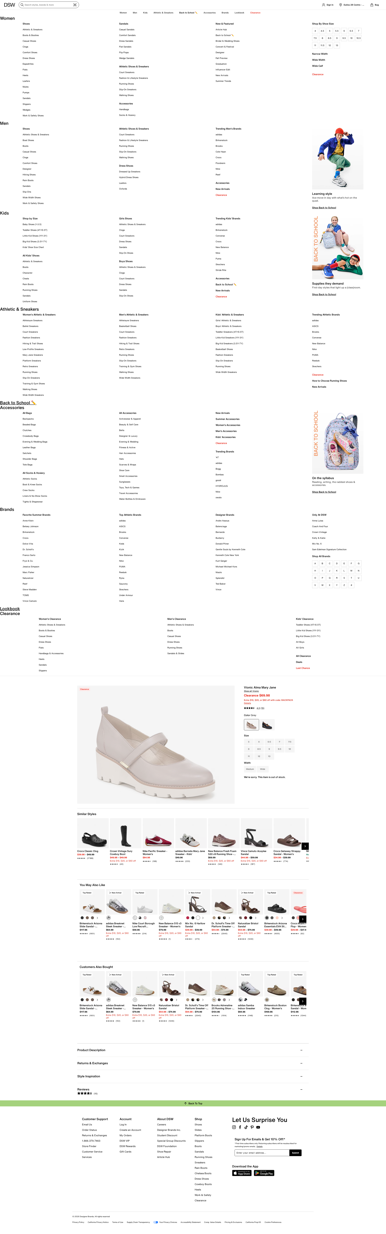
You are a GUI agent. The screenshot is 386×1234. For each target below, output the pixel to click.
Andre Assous (222, 520)
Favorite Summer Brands (36, 515)
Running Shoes (126, 83)
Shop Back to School (324, 207)
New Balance (222, 247)
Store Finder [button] (89, 1146)
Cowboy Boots (203, 1184)
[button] (101, 893)
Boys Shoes (126, 261)
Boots (25, 145)
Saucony (123, 583)
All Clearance (303, 656)
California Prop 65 (253, 1222)
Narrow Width (320, 54)
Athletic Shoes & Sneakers (134, 66)
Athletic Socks (30, 478)
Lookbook (239, 12)
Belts (121, 430)
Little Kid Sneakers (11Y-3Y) (229, 337)
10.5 (358, 38)
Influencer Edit (223, 69)
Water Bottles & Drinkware (132, 498)
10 (351, 38)
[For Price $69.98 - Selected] (251, 724)
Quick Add (92, 944)
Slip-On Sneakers (127, 89)
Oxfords (123, 188)
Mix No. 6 (317, 543)
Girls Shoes (125, 218)
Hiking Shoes (29, 174)
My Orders (125, 1135)
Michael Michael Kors (226, 566)
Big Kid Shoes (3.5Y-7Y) (35, 241)
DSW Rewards (128, 1146)
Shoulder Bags (30, 458)
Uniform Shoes (30, 301)
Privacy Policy (78, 1222)
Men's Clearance (176, 619)
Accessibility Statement (191, 1222)
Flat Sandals (125, 46)
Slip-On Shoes (126, 252)
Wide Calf (317, 66)
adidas (219, 134)
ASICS (315, 326)
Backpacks (28, 418)
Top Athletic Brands (130, 515)
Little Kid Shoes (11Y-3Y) (35, 235)
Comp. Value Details (212, 1222)
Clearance (317, 74)
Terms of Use (117, 1222)
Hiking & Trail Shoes (33, 343)
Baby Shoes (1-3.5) (32, 224)
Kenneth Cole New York (227, 555)
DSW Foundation (167, 1146)
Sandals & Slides (175, 653)
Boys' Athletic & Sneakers (228, 326)
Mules (25, 86)
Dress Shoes (29, 58)
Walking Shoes (126, 95)
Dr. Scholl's (28, 549)
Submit (295, 1152)
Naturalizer (28, 578)
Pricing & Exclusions (233, 1222)
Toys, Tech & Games (129, 487)
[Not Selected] (82, 918)
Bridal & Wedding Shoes (227, 40)
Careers (161, 1124)
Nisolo (219, 572)
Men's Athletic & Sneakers (133, 314)
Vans (121, 600)
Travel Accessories (128, 493)
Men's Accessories (226, 431)
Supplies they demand (328, 283)
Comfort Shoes (30, 52)
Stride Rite (221, 270)
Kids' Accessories (226, 437)
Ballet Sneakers (30, 326)
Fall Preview (222, 58)
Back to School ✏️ (188, 12)
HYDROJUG (222, 486)
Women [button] (123, 12)
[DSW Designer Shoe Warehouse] (10, 4)
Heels (25, 75)
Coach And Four (320, 526)
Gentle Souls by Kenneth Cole (230, 549)
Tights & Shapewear (33, 501)
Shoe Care (124, 470)
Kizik (121, 549)
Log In (123, 1124)
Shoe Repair (164, 1151)
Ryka (121, 578)
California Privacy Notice (98, 1222)
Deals (299, 662)
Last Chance (303, 668)
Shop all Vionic (251, 691)
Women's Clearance (50, 619)
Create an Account (130, 1130)
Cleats (26, 278)
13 (337, 45)
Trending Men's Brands (228, 128)
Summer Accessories (227, 419)
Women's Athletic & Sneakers (39, 314)
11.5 (322, 45)
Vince (218, 589)
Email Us (87, 1124)
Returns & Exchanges (94, 1135)
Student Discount (167, 1135)
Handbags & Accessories (51, 653)
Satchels (27, 453)
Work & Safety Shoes (33, 115)
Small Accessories (128, 476)
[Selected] (108, 918)
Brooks (219, 145)
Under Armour (126, 595)
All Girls (300, 647)
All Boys (300, 641)
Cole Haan (221, 151)
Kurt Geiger (221, 560)
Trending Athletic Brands (326, 314)
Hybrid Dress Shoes (128, 177)
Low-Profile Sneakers (33, 349)
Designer (220, 52)
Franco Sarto (29, 555)
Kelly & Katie (318, 537)
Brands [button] (225, 12)
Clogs (25, 46)
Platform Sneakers (32, 360)
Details (247, 703)
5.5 (337, 30)
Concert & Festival (225, 46)
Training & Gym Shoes (34, 383)
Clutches (27, 430)
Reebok (316, 360)
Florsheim (220, 163)
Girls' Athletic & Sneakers (228, 320)
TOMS (26, 595)
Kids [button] (145, 12)
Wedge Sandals (126, 58)
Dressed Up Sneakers (129, 171)
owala (218, 497)
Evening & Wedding (128, 441)
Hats (121, 458)
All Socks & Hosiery (34, 473)
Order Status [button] (89, 1130)
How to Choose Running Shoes (329, 381)
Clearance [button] (255, 12)
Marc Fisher (28, 572)
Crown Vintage (319, 532)
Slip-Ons (27, 191)
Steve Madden (30, 589)
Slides (198, 1130)
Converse (220, 235)
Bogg (218, 468)
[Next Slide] (305, 846)
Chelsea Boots (203, 1173)
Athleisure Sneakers (32, 320)
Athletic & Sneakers (32, 29)
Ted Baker (221, 583)
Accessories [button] (210, 12)
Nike (218, 168)
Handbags (124, 109)
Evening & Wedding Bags (35, 441)
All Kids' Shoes (31, 255)
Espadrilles (28, 63)
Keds (121, 543)
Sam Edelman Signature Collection (329, 549)
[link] (92, 853)
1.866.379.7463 (91, 1141)
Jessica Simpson (31, 566)
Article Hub (221, 29)
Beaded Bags (29, 424)
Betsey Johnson (30, 526)
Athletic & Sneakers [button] (163, 12)
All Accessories (127, 413)
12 (330, 45)
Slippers (27, 104)
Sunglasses (124, 481)
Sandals (26, 98)
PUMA (315, 354)
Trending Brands (225, 451)
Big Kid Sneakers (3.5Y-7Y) (229, 343)
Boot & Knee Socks (32, 484)
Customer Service (92, 1151)
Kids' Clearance (304, 619)
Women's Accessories (228, 425)
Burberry (220, 537)
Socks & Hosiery (127, 115)
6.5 (351, 30)
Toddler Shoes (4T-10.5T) (35, 230)
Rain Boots (28, 180)
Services (87, 1157)
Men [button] (135, 12)
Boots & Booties (31, 35)
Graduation (221, 63)
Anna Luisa (317, 520)
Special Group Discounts (171, 1141)
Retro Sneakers (30, 366)
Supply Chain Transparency (138, 1222)
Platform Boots (203, 1135)
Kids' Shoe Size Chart (33, 247)
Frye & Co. (28, 560)
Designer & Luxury (128, 435)
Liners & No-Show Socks (35, 495)
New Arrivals (222, 75)
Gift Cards (125, 1151)
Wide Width (318, 60)
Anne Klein (28, 520)
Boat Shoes (28, 140)
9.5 (344, 38)
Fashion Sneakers (31, 337)
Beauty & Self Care (128, 424)
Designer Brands (225, 515)
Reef (218, 174)
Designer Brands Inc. (169, 1130)
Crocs (218, 157)
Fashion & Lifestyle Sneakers (133, 78)
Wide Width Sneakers (33, 395)
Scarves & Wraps (127, 464)
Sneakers (200, 1162)
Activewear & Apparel (130, 418)
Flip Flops (124, 52)
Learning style (322, 193)
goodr (218, 480)
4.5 (322, 30)
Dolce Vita (28, 543)
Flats (25, 69)
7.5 (315, 38)
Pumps (26, 92)
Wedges (26, 109)
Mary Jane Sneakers (33, 354)
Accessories (222, 183)
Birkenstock (222, 140)
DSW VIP (125, 1141)
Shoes (26, 23)
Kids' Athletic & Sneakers (230, 314)
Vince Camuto (30, 600)
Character (27, 272)
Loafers (26, 81)
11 (315, 45)
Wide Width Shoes (32, 197)
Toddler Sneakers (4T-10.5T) (230, 331)
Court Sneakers (126, 72)
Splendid (220, 578)
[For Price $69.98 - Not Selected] (267, 724)
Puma (218, 258)
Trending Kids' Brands (228, 218)
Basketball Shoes (127, 326)
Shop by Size (30, 218)
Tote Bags (27, 464)
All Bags (27, 413)
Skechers (220, 264)
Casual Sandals (126, 29)
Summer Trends (223, 81)
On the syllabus (323, 478)
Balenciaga (221, 526)
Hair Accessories (127, 453)
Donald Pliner (222, 543)
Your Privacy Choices (168, 1222)
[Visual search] (75, 5)
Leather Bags (29, 447)
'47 (217, 457)
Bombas (220, 474)
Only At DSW (319, 515)
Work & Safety (203, 1195)
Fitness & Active (127, 447)
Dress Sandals (126, 40)
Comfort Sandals (127, 35)
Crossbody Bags (31, 435)
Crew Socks (28, 490)
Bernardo (220, 532)
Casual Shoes (29, 40)
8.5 (329, 38)
